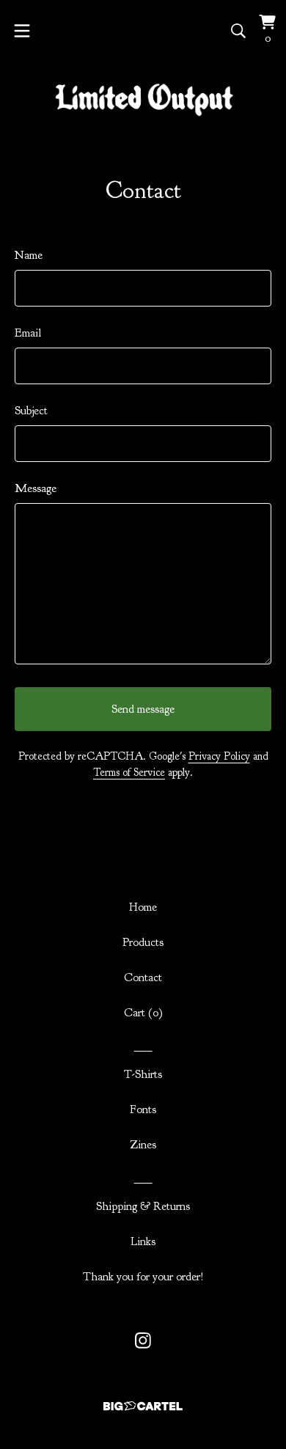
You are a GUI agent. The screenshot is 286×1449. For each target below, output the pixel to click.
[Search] (238, 31)
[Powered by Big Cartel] (143, 1406)
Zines (143, 1144)
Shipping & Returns (143, 1206)
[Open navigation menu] (22, 31)
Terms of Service (129, 772)
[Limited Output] (143, 100)
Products (143, 942)
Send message (143, 709)
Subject (31, 410)
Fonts (143, 1109)
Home (143, 907)
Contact (143, 977)
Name (29, 255)
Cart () (143, 1012)
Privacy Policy (219, 756)
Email (28, 333)
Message (35, 488)
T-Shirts (143, 1074)
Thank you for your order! (143, 1276)
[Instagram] (143, 1340)
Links (143, 1241)
